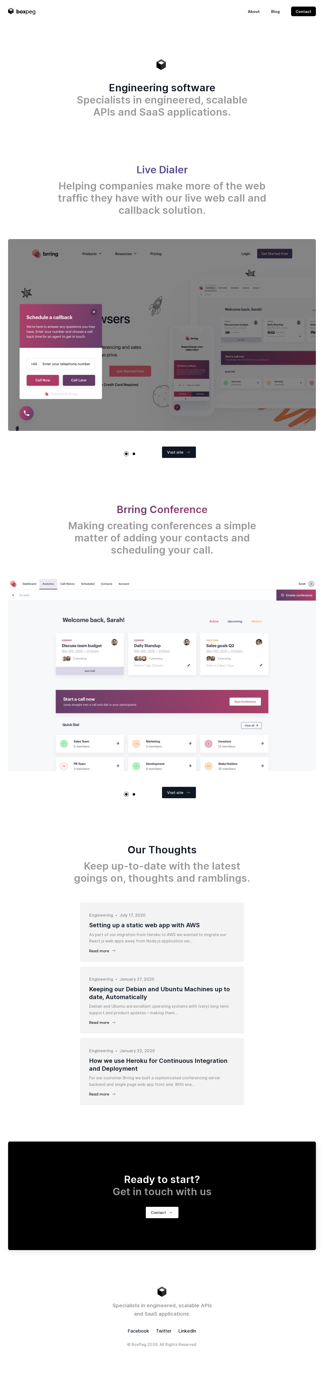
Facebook (138, 1331)
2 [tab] (133, 453)
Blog (275, 11)
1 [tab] (126, 453)
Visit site (175, 452)
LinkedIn (187, 1331)
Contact (303, 11)
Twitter (164, 1331)
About (254, 11)
